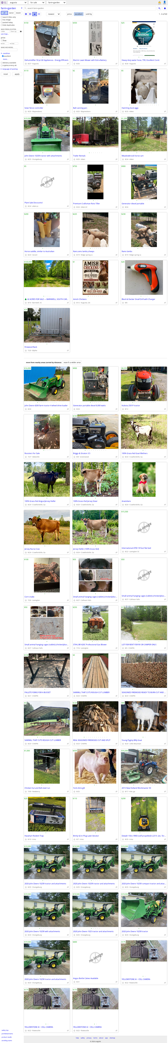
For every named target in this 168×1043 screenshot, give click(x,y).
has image (7, 20)
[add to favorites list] (25, 63)
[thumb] (30, 14)
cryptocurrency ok (9, 65)
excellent (7, 56)
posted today (8, 22)
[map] (39, 14)
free (4, 40)
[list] (26, 14)
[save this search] (165, 8)
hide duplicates (9, 25)
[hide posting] (68, 63)
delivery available (9, 63)
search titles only (9, 17)
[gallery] (34, 14)
